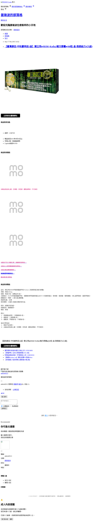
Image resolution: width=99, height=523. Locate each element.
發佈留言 (4, 408)
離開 (11, 519)
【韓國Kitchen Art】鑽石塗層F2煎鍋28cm (18, 357)
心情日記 (16, 389)
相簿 (6, 33)
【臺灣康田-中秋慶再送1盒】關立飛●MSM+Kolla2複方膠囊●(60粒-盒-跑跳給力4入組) (48, 46)
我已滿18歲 (5, 519)
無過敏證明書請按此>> (8, 273)
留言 (20, 384)
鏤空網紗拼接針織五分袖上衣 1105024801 (19, 350)
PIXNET (35, 496)
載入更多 (4, 396)
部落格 (7, 36)
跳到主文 (4, 20)
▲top (2, 393)
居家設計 (17, 30)
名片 (6, 38)
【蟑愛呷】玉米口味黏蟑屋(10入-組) (17, 353)
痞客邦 (15, 384)
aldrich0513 (4, 373)
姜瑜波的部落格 (11, 15)
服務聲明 (67, 496)
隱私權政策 (60, 496)
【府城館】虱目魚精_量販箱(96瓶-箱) (17, 360)
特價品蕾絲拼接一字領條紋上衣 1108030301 (19, 355)
